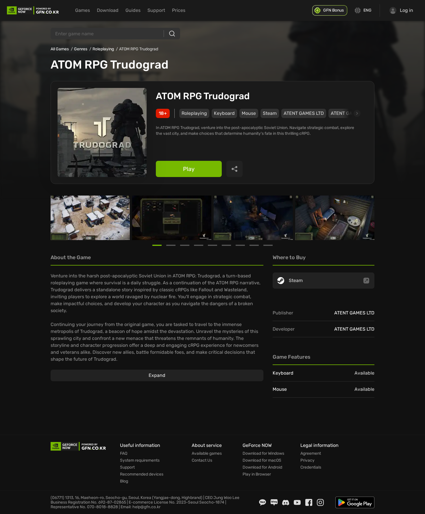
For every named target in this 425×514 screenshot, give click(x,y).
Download (108, 10)
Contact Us (202, 460)
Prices (178, 10)
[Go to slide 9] (268, 245)
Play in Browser (257, 474)
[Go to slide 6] (226, 245)
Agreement (310, 453)
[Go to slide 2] (171, 245)
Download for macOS (262, 460)
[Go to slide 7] (240, 245)
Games (82, 10)
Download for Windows (263, 453)
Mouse (249, 113)
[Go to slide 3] (185, 245)
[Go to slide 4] (199, 245)
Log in (406, 10)
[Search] (172, 33)
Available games (207, 453)
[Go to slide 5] (212, 245)
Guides (133, 10)
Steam (270, 113)
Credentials (310, 467)
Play (189, 168)
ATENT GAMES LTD (304, 113)
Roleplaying (103, 49)
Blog (124, 481)
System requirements (140, 460)
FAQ (123, 453)
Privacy (307, 460)
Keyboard (224, 113)
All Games (60, 49)
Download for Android (262, 467)
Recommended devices (141, 474)
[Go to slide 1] (157, 245)
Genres (80, 49)
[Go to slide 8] (254, 245)
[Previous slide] (57, 218)
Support (156, 10)
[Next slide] (350, 113)
